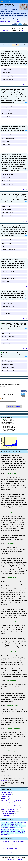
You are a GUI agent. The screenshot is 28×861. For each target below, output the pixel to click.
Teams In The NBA (7, 792)
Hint (26, 65)
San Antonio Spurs (7, 174)
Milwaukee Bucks (7, 364)
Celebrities (13, 822)
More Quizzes (10, 848)
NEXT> (25, 84)
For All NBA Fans (7, 813)
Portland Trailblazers (8, 135)
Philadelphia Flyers (8, 306)
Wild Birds (4, 824)
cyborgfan (5, 30)
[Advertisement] (14, 37)
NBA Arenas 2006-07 (8, 809)
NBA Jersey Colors (7, 799)
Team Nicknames (7, 794)
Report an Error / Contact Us (14, 859)
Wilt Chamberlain (5, 834)
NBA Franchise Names (8, 796)
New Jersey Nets (7, 213)
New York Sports (14, 829)
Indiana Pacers (6, 206)
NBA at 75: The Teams (9, 811)
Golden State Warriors (9, 278)
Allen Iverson (22, 826)
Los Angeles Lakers (8, 76)
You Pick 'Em (6, 815)
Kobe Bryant (4, 827)
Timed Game (23, 44)
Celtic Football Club (14, 827)
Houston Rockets (7, 275)
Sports (3, 822)
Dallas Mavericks (7, 303)
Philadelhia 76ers (7, 79)
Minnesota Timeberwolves (10, 117)
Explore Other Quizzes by (13, 841)
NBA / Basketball (21, 822)
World (7, 822)
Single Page (15, 44)
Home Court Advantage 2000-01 (11, 801)
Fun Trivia (6, 1)
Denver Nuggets (7, 209)
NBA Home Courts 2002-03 (10, 807)
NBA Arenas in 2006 (8, 803)
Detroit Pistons (6, 110)
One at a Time (7, 44)
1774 (23, 30)
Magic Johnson (10, 833)
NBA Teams (10, 824)
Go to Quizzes (10, 845)
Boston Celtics (6, 69)
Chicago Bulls (6, 72)
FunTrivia (9, 852)
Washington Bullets (8, 367)
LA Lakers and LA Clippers (9, 805)
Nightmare (4, 780)
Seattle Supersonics (8, 361)
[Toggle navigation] (25, 1)
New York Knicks (7, 113)
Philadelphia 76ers (7, 184)
